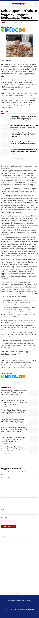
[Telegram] (13, 30)
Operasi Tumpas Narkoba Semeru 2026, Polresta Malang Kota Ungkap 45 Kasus (23, 150)
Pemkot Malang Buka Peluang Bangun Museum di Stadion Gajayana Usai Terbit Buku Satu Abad (14, 412)
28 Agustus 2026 (15, 129)
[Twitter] (9, 30)
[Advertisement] (19, 589)
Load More (19, 160)
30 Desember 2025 (6, 397)
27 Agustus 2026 (15, 146)
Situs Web (4, 517)
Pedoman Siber (21, 600)
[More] (23, 30)
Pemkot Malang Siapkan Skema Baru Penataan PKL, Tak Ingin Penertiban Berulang (23, 134)
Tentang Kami (11, 600)
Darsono (5, 22)
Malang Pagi (12, 609)
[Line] (16, 30)
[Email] (20, 30)
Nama (3, 501)
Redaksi (29, 600)
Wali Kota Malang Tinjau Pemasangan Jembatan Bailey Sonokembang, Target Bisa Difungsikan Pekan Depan (14, 429)
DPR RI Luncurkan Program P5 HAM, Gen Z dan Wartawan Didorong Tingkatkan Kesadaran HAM (13, 439)
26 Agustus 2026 (15, 153)
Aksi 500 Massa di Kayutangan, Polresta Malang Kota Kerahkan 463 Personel (24, 126)
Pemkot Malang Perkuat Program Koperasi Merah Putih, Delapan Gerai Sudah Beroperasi (13, 449)
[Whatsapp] (2, 30)
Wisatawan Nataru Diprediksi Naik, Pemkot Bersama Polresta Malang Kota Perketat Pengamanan (14, 402)
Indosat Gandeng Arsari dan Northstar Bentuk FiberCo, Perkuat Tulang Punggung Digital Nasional (14, 392)
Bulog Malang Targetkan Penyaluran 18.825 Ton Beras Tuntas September (23, 143)
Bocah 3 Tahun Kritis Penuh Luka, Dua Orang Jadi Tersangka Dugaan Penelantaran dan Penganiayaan (23, 118)
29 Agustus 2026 (15, 122)
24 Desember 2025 (6, 406)
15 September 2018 (16, 22)
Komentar (5, 478)
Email (2, 509)
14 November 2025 (6, 434)
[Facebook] (6, 30)
